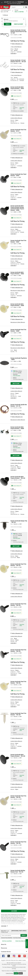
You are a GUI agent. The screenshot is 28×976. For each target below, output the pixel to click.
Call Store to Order (15, 108)
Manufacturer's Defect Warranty (18, 290)
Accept (16, 973)
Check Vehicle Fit (17, 96)
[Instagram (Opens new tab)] (14, 956)
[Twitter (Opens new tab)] (9, 956)
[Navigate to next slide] (26, 2)
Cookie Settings (9, 973)
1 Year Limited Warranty (16, 46)
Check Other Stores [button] (22, 108)
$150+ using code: (14, 2)
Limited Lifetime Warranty (16, 118)
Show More (13, 53)
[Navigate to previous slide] (2, 2)
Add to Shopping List (17, 43)
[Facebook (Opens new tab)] (3, 956)
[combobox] (18, 7)
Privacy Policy (23, 970)
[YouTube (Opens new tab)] (19, 956)
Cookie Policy (15, 970)
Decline (20, 973)
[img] (23, 19)
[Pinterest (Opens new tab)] (24, 956)
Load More (14, 911)
